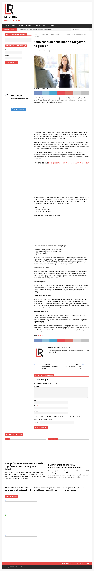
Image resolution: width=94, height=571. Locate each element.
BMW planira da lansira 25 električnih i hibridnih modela (64, 466)
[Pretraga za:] (80, 29)
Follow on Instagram (19, 109)
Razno (52, 26)
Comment (37, 386)
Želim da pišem (79, 563)
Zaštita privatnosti (66, 563)
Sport (21, 26)
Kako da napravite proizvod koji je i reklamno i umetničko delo (47, 489)
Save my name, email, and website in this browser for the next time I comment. (59, 416)
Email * (7, 55)
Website (36, 411)
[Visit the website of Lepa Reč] (48, 356)
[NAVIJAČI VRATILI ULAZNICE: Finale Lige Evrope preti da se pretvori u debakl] (25, 449)
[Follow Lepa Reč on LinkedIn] (60, 356)
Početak (6, 26)
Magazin (28, 26)
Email (35, 405)
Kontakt (87, 563)
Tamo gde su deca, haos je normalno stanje (73, 489)
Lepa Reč (38, 51)
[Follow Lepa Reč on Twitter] (57, 356)
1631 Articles (66, 348)
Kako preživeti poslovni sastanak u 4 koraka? (68, 163)
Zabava (45, 26)
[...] (30, 478)
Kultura (37, 26)
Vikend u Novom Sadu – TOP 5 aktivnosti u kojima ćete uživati (18, 489)
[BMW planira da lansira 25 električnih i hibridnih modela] (68, 450)
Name (36, 400)
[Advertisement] (61, 118)
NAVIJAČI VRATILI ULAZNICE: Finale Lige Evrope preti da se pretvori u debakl (24, 466)
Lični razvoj (47, 51)
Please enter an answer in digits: (43, 419)
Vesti (13, 26)
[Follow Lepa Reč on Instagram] (54, 356)
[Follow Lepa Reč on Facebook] (51, 356)
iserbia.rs (40, 336)
